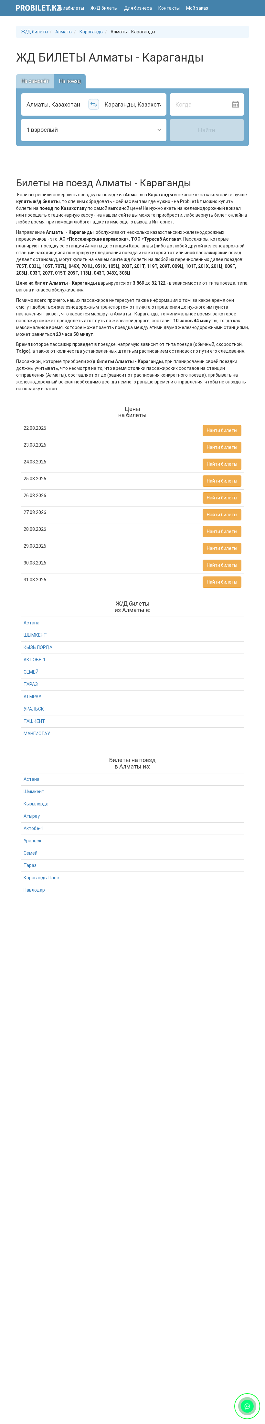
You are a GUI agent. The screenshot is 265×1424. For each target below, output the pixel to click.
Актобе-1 (33, 828)
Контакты (169, 8)
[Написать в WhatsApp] (247, 1406)
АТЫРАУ (32, 696)
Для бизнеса (138, 8)
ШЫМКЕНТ (35, 635)
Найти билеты (222, 430)
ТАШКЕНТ (34, 721)
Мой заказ (197, 8)
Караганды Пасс (41, 877)
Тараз (30, 865)
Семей (30, 853)
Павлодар (34, 890)
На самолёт (35, 81)
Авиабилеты (70, 8)
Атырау (32, 816)
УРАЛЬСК (34, 709)
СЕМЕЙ (31, 672)
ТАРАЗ (31, 684)
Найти (206, 130)
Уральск (32, 840)
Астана (31, 622)
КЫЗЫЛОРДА (38, 647)
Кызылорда (36, 803)
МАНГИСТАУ (37, 733)
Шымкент (34, 791)
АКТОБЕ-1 (35, 659)
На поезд (70, 81)
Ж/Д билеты (104, 8)
